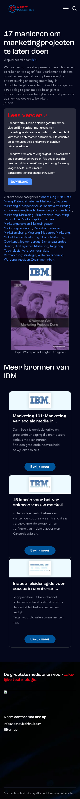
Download (20, 181)
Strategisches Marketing (31, 246)
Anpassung (48, 197)
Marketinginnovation (18, 228)
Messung (34, 232)
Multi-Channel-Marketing (21, 237)
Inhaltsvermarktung (56, 206)
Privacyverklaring (46, 163)
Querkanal (11, 241)
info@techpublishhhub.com (23, 724)
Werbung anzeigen (17, 259)
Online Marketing (52, 237)
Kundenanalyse (14, 210)
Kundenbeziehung (39, 210)
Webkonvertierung (50, 255)
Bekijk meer (40, 467)
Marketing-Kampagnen (38, 219)
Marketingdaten (42, 223)
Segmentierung (30, 241)
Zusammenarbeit (43, 259)
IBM (34, 60)
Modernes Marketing (55, 232)
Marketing (11, 215)
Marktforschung (15, 232)
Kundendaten (62, 210)
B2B (60, 197)
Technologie (12, 250)
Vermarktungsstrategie (20, 255)
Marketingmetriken (47, 228)
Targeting (56, 246)
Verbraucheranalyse (36, 250)
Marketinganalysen (17, 223)
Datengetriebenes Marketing (34, 201)
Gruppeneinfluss (30, 206)
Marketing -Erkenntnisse (36, 215)
